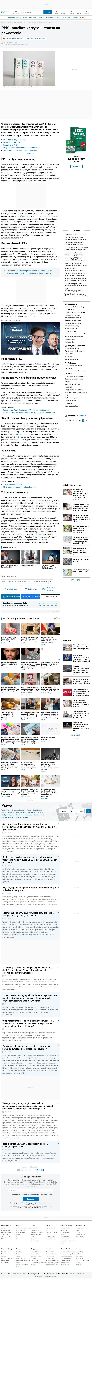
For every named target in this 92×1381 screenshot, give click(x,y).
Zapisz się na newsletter (51, 589)
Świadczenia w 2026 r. (72, 485)
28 (80, 420)
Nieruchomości (66, 17)
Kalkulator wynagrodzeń (72, 315)
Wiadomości (20, 22)
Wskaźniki (72, 363)
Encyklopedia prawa (34, 812)
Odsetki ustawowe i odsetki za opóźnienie (74, 367)
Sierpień (82, 415)
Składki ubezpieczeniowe (68, 1256)
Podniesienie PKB (10, 145)
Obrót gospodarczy (6, 1232)
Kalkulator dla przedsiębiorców (75, 312)
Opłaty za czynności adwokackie (75, 376)
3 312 (37, 1170)
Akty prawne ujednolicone (38, 1262)
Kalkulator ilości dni (71, 328)
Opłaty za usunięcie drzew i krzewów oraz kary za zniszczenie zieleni (76, 392)
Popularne (69, 234)
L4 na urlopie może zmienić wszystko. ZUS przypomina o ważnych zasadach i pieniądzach (75, 254)
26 (73, 420)
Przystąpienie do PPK (11, 142)
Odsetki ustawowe (66, 1260)
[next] (43, 1170)
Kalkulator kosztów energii (73, 323)
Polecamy (67, 640)
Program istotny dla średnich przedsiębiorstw (21, 148)
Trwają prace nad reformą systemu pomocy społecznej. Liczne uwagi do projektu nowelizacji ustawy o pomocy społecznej (76, 279)
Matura (18, 1262)
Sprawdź (76, 166)
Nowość (76, 156)
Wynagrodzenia (20, 1230)
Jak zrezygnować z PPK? (13, 484)
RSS (59, 1274)
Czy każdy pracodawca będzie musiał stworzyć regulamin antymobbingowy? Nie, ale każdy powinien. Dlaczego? (75, 290)
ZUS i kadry (4, 1234)
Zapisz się (30, 1199)
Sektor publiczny (34, 17)
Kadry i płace (5, 1260)
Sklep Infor (34, 1239)
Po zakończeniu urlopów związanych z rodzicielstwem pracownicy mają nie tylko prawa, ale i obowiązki (76, 249)
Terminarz (72, 415)
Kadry (19, 17)
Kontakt (65, 1274)
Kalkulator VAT (50, 1256)
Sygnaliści (28, 815)
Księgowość (12, 17)
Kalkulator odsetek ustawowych (75, 334)
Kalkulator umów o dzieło (73, 320)
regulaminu (31, 1194)
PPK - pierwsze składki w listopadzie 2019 (19, 487)
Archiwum (78, 1254)
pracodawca (29, 434)
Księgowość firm (6, 1225)
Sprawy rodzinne (6, 812)
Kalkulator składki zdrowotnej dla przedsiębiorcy (75, 308)
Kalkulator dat (69, 342)
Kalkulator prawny (71, 339)
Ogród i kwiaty (80, 1236)
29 (83, 420)
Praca (29, 810)
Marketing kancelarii (21, 817)
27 (76, 420)
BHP (17, 1236)
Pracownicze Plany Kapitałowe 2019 (19, 581)
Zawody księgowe (6, 1236)
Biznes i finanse (50, 1228)
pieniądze (39, 534)
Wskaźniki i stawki (67, 1249)
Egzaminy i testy (21, 1258)
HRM (17, 1239)
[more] (51, 582)
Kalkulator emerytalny (72, 326)
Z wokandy (19, 815)
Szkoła (18, 1254)
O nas (3, 1274)
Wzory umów (69, 356)
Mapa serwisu (80, 1274)
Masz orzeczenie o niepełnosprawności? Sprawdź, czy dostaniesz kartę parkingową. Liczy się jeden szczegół (76, 269)
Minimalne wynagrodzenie (68, 1254)
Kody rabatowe (80, 1256)
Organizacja (4, 1251)
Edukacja (75, 17)
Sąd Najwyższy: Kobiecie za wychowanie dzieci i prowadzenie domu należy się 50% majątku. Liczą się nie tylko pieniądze (76, 238)
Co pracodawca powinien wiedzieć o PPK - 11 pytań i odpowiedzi (29, 413)
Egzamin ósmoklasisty (22, 1264)
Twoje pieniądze (50, 17)
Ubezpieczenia (20, 1232)
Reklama (72, 1274)
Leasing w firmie (50, 1236)
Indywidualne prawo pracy (23, 1228)
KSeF (82, 17)
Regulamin (47, 1274)
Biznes (25, 17)
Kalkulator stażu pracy (52, 1260)
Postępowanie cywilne (72, 348)
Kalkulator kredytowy (71, 331)
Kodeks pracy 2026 (76, 160)
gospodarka (45, 216)
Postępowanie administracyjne (75, 351)
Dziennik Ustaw (35, 1251)
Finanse (78, 1232)
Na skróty (79, 1249)
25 (70, 420)
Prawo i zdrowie (35, 1241)
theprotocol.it (79, 1262)
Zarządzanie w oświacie (23, 1260)
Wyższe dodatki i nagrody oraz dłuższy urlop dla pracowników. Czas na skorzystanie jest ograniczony (76, 295)
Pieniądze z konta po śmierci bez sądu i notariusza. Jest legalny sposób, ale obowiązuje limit (75, 274)
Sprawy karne (37, 810)
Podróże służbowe (66, 1258)
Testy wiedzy (19, 1267)
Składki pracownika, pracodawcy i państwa (20, 150)
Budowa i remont (80, 1234)
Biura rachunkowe (67, 1225)
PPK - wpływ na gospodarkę (14, 140)
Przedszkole (19, 1251)
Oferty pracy (79, 1264)
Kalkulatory (72, 304)
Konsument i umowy (18, 810)
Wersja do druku (12, 589)
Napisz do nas (32, 589)
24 (66, 420)
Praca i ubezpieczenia (52, 1232)
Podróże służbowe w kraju (68, 1251)
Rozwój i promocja (6, 1258)
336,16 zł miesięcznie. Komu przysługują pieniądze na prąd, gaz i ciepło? (76, 285)
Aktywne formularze (76, 345)
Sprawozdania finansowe (68, 1241)
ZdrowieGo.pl (79, 1251)
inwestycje (26, 216)
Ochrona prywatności (13, 1274)
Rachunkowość (5, 1230)
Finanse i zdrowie (51, 1239)
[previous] (18, 1170)
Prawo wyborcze (39, 815)
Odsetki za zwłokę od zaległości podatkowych (75, 372)
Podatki (3, 1228)
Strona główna (5, 22)
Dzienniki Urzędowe (36, 1256)
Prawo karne (69, 354)
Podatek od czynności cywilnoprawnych (72, 399)
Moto (58, 17)
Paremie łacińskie (7, 817)
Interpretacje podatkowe (72, 406)
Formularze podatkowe (82, 1260)
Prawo (42, 17)
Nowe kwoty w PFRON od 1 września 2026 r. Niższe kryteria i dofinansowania (75, 259)
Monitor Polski (35, 1254)
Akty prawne (35, 1249)
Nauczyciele (19, 1256)
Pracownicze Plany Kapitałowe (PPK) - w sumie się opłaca (26, 410)
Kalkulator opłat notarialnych (74, 336)
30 (86, 420)
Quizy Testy (68, 403)
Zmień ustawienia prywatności (32, 1274)
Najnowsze (77, 234)
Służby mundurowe (7, 815)
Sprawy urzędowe (20, 812)
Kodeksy (33, 1264)
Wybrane (84, 234)
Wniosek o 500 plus (71, 359)
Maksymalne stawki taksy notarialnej (73, 386)
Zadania (3, 1256)
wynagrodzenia (16, 434)
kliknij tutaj (40, 1207)
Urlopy (18, 1234)
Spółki (47, 1230)
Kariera (54, 1274)
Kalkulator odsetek (51, 1258)
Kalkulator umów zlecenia (73, 317)
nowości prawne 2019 (40, 581)
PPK (3, 581)
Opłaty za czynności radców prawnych (74, 380)
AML (62, 1243)
